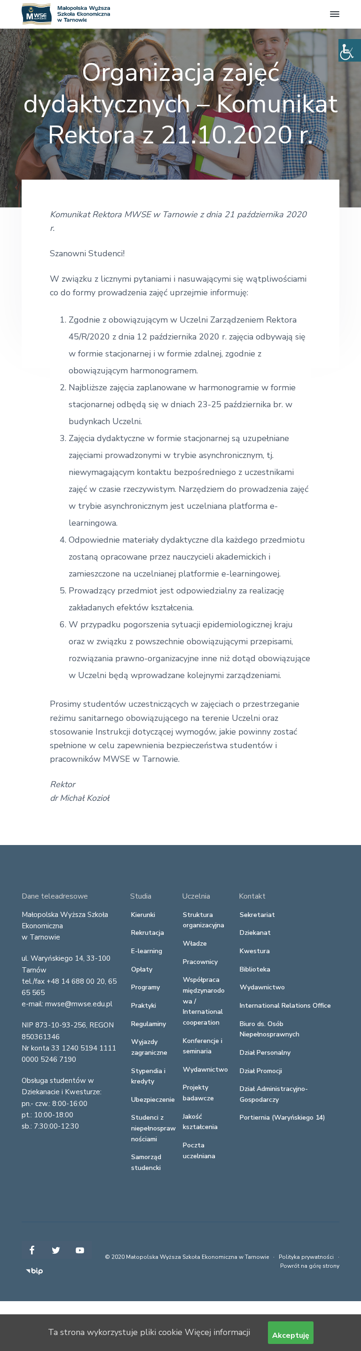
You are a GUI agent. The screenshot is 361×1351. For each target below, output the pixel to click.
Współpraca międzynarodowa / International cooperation (204, 1001)
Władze (195, 943)
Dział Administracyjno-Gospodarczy (274, 1094)
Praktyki (143, 1005)
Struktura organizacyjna (203, 920)
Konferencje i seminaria (202, 1046)
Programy (145, 987)
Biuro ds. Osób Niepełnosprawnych (269, 1029)
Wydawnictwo (205, 1069)
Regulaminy (148, 1023)
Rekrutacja (147, 932)
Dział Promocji (261, 1071)
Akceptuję (290, 1335)
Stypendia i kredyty (148, 1076)
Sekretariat (257, 914)
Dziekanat (255, 932)
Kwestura (255, 951)
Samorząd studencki (146, 1162)
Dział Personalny (265, 1052)
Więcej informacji (217, 1332)
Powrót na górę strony (309, 1266)
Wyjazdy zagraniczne (149, 1047)
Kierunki (143, 914)
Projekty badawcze (198, 1093)
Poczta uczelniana (199, 1151)
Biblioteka (255, 969)
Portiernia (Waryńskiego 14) (282, 1117)
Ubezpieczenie (153, 1099)
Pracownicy (200, 961)
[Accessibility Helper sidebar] (349, 50)
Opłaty (141, 969)
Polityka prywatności (306, 1257)
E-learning (146, 951)
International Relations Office (285, 1005)
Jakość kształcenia (200, 1122)
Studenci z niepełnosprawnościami (153, 1128)
